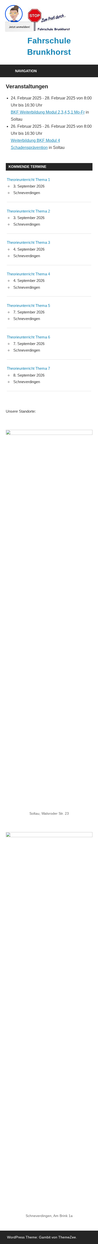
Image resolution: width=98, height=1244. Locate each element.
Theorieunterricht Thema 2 (28, 211)
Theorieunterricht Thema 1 (28, 179)
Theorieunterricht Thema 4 (28, 274)
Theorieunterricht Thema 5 (28, 305)
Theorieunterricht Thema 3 (28, 242)
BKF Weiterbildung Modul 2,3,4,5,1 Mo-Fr (48, 112)
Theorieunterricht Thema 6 (28, 337)
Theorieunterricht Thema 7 (28, 368)
